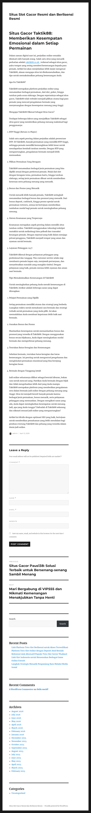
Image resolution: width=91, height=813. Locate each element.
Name (12, 498)
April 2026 (16, 724)
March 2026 (17, 728)
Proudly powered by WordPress (56, 806)
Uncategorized (18, 793)
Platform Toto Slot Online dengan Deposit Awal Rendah (37, 650)
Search (12, 619)
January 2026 (17, 734)
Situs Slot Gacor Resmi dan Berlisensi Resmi (25, 806)
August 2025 (17, 751)
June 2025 (16, 758)
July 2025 (15, 754)
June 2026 (16, 718)
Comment (14, 462)
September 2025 (19, 748)
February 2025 (18, 771)
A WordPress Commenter (21, 689)
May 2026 (16, 721)
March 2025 (17, 768)
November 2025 (19, 741)
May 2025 (16, 761)
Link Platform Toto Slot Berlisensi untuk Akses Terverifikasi (39, 647)
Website (13, 521)
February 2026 (18, 731)
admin (15, 433)
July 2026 (15, 714)
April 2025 (16, 764)
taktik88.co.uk (32, 62)
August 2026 (17, 711)
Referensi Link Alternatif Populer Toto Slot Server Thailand (39, 654)
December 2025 (18, 738)
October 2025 (17, 744)
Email (12, 510)
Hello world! (42, 689)
